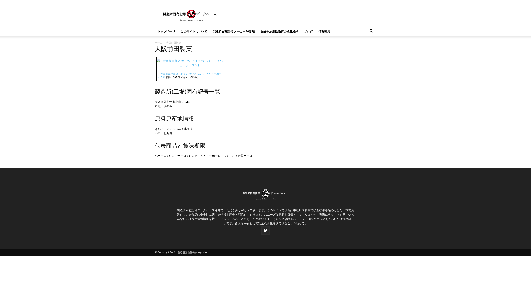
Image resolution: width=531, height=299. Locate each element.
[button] (371, 32)
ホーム (158, 42)
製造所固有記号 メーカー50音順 (234, 31)
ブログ (308, 31)
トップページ (166, 31)
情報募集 (324, 31)
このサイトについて (194, 31)
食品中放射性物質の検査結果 (279, 31)
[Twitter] (265, 230)
